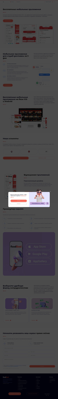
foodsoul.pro (23, 195)
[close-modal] (50, 192)
